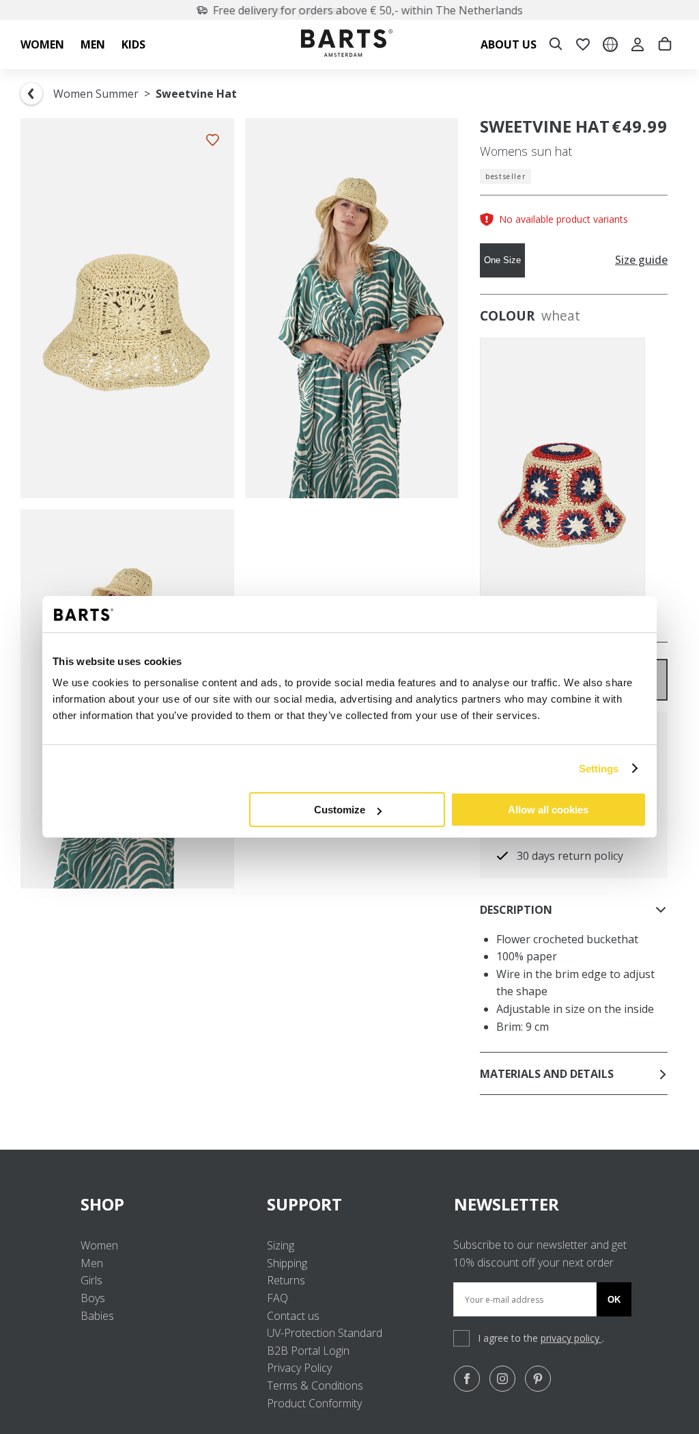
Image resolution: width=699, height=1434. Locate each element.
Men (92, 1263)
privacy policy (571, 1337)
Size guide (641, 260)
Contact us (293, 1315)
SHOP (102, 1204)
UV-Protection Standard (324, 1332)
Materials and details (547, 1073)
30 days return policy (570, 855)
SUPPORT (304, 1204)
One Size (502, 260)
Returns (286, 1280)
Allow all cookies (548, 809)
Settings (599, 768)
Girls (91, 1280)
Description (516, 909)
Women (99, 1245)
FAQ (277, 1298)
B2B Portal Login (308, 1350)
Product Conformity (314, 1403)
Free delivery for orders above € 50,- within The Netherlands (358, 10)
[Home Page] (347, 44)
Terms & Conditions (315, 1385)
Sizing (280, 1245)
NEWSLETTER (506, 1204)
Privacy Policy (299, 1367)
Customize (339, 809)
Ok (614, 1300)
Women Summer (96, 93)
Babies (97, 1315)
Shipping (287, 1263)
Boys (93, 1298)
